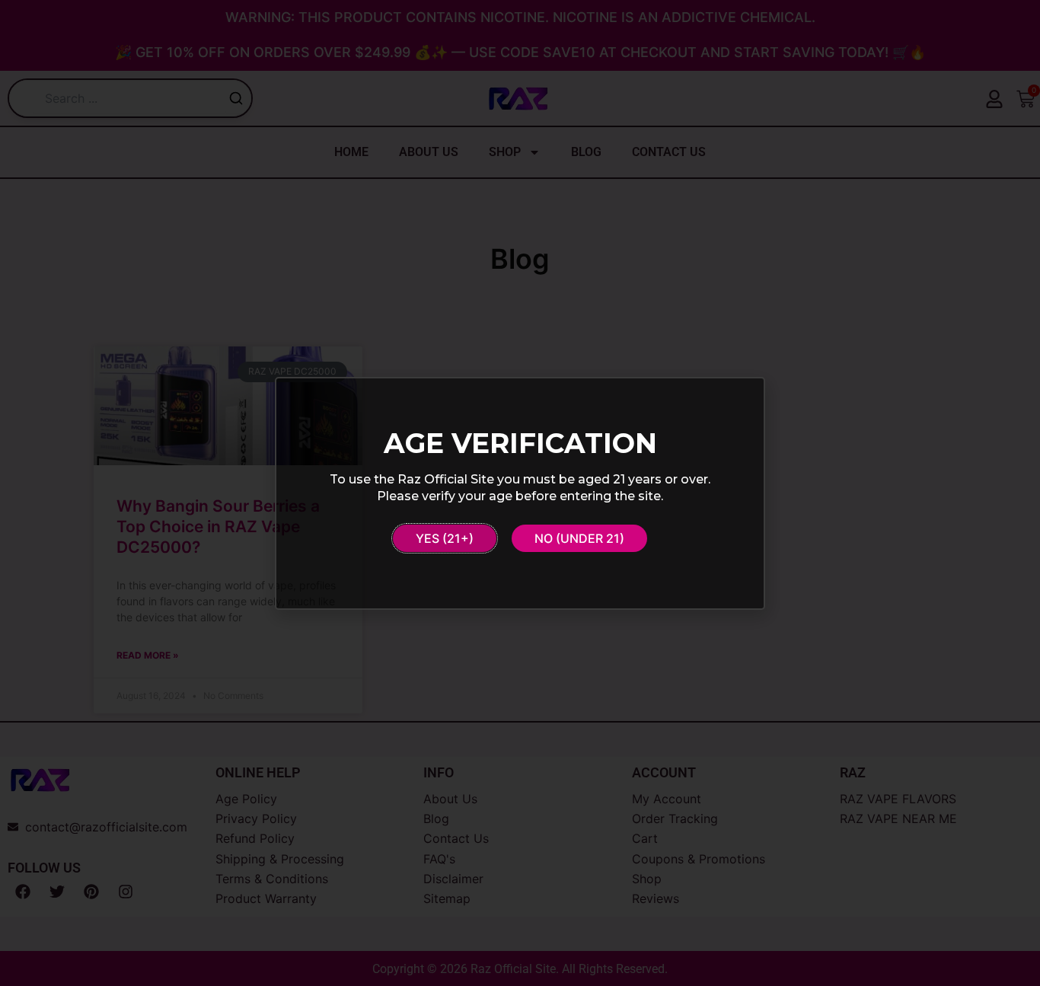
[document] (520, 493)
